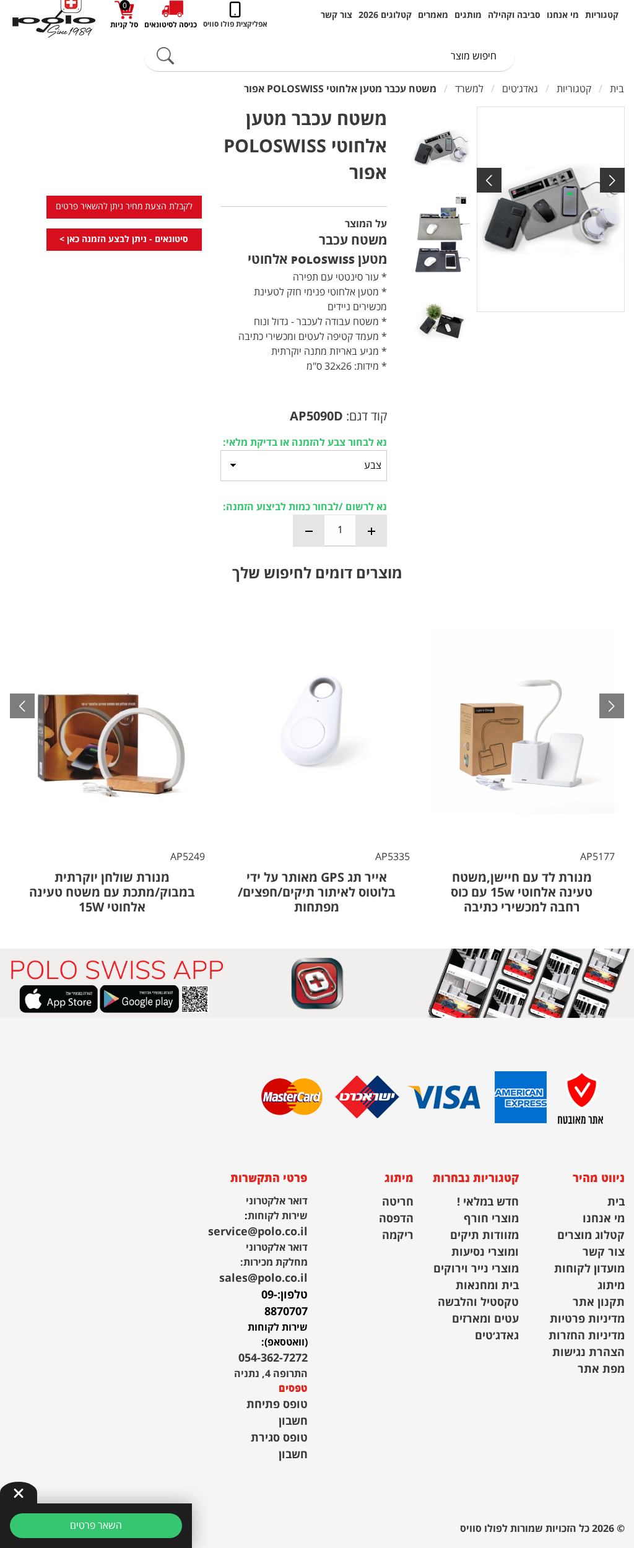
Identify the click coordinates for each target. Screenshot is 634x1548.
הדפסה (396, 1219)
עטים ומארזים (485, 1319)
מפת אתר (601, 1369)
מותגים (468, 15)
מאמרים (433, 15)
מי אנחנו (563, 15)
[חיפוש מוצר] (165, 56)
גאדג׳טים (497, 1336)
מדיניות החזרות (587, 1336)
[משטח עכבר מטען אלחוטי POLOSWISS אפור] (551, 209)
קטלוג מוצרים (591, 1235)
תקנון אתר (599, 1302)
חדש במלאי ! (488, 1202)
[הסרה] (308, 530)
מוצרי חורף (491, 1219)
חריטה (398, 1202)
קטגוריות (602, 15)
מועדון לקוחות (589, 1269)
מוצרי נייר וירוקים (476, 1269)
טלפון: (292, 1295)
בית (616, 1202)
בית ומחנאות (487, 1286)
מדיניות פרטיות (587, 1319)
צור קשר (336, 15)
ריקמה (398, 1235)
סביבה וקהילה (514, 15)
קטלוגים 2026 (385, 15)
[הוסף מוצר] (370, 530)
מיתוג (611, 1286)
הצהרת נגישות (588, 1353)
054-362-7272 (273, 1358)
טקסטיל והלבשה (478, 1302)
